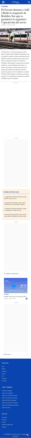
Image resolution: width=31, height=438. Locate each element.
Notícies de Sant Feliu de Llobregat (10, 402)
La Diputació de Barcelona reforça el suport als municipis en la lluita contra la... (15, 209)
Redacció (4, 24)
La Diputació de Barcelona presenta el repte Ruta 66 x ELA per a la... (15, 197)
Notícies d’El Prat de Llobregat (9, 400)
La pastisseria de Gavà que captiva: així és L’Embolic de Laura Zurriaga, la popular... (15, 203)
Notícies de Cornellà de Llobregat (9, 395)
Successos (4, 371)
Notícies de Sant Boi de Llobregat (9, 398)
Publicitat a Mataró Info (7, 424)
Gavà (3, 366)
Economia (4, 6)
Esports (3, 373)
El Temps (6, 294)
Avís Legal (4, 417)
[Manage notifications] (27, 435)
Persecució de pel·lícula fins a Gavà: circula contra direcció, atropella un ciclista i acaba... (15, 215)
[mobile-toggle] (3, 2)
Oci (3, 376)
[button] (28, 2)
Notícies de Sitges (6, 407)
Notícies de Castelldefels (7, 393)
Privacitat (4, 419)
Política (3, 369)
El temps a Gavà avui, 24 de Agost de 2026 (15, 296)
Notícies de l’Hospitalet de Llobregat (10, 405)
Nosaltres (4, 427)
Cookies (4, 422)
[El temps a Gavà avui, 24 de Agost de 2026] (15, 285)
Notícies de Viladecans (7, 390)
